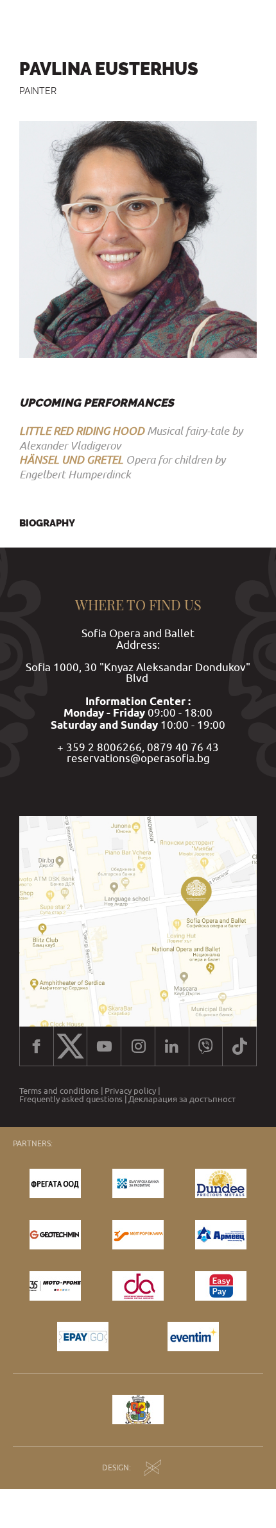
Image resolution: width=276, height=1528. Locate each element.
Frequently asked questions (71, 1099)
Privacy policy (130, 1091)
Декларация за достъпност (182, 1099)
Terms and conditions (59, 1091)
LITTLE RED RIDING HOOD (81, 430)
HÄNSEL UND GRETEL (71, 459)
